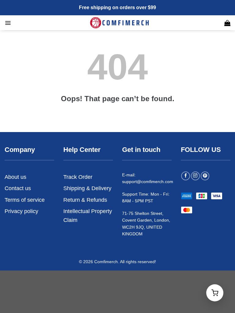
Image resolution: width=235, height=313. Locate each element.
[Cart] (227, 23)
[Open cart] (214, 292)
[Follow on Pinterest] (205, 175)
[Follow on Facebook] (185, 175)
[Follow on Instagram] (195, 175)
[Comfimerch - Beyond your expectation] (120, 23)
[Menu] (8, 23)
